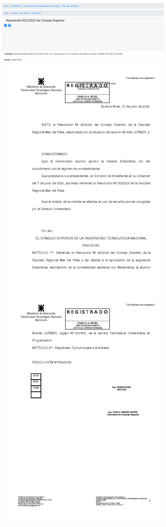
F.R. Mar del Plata (70, 6)
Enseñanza (16, 6)
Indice (14, 13)
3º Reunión (36, 13)
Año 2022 (24, 13)
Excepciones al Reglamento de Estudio (42, 6)
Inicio (6, 6)
